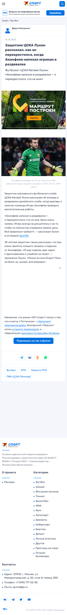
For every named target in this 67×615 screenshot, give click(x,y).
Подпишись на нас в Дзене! (33, 340)
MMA (38, 505)
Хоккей (40, 486)
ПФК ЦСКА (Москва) (19, 376)
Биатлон (41, 529)
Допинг (40, 533)
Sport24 (24, 235)
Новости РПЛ (39, 370)
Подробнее (55, 13)
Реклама (9, 482)
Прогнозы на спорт (47, 548)
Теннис (40, 496)
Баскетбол (42, 501)
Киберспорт (43, 524)
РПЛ (23, 370)
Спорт (5, 21)
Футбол (14, 21)
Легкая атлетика (46, 538)
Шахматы (41, 519)
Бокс (38, 510)
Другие (40, 543)
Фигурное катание (47, 491)
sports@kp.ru (20, 587)
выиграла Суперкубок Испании (40, 333)
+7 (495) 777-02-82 (27, 582)
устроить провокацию (25, 329)
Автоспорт (42, 515)
